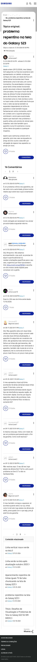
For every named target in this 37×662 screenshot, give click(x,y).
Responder (26, 203)
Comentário (26, 157)
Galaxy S (6, 66)
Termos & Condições (9, 642)
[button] (30, 56)
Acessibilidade (7, 638)
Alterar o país (6, 653)
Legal (3, 649)
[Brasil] (6, 3)
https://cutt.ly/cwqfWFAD (16, 265)
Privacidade (5, 645)
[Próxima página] (17, 171)
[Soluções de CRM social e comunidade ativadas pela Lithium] (28, 631)
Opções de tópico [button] (30, 20)
